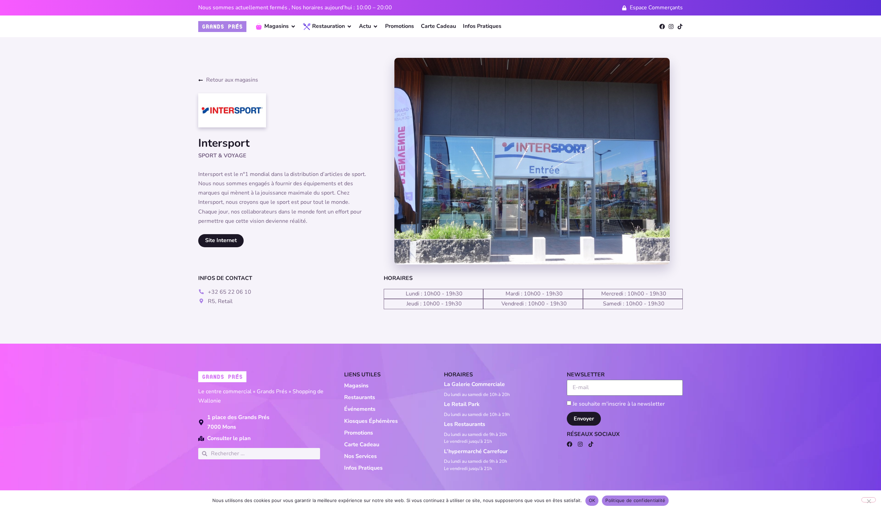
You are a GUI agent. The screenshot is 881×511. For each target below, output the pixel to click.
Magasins (356, 385)
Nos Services (360, 456)
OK (592, 500)
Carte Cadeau (361, 444)
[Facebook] (662, 26)
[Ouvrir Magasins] (293, 26)
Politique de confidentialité (635, 500)
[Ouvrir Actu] (375, 26)
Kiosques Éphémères (371, 421)
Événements (359, 409)
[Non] (868, 499)
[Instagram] (671, 26)
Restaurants (359, 397)
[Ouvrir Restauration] (349, 26)
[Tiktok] (680, 26)
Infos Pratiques (363, 468)
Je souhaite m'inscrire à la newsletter (619, 403)
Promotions (358, 433)
